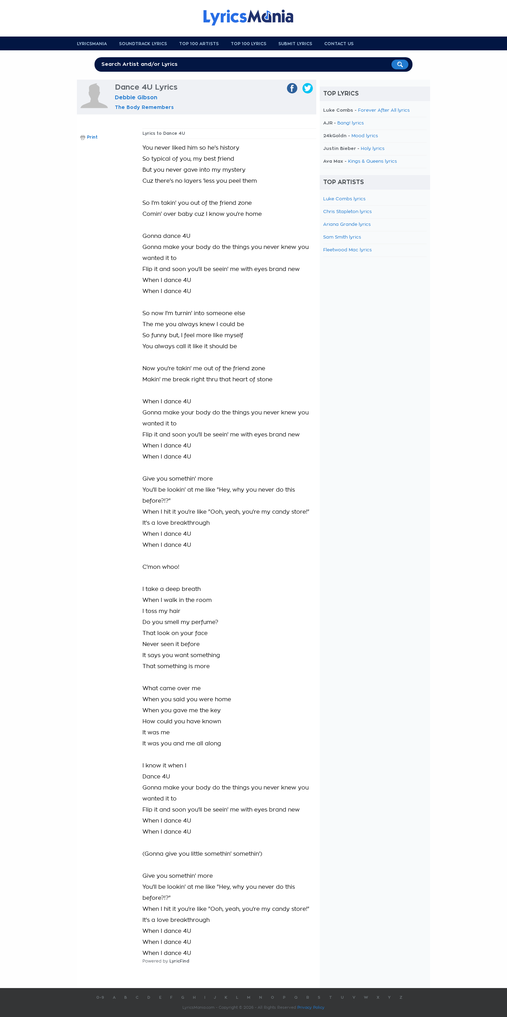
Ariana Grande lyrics (347, 224)
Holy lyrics (373, 149)
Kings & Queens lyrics (372, 161)
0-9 (100, 997)
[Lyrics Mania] (253, 17)
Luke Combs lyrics (344, 199)
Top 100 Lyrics (248, 44)
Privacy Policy (311, 1007)
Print (92, 137)
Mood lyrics (364, 136)
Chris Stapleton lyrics (347, 212)
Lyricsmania (92, 44)
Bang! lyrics (350, 123)
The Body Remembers (144, 107)
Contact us (339, 44)
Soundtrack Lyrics (143, 44)
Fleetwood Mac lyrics (347, 250)
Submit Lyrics (295, 44)
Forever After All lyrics (384, 110)
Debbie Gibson (136, 97)
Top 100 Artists (199, 44)
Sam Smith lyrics (342, 237)
